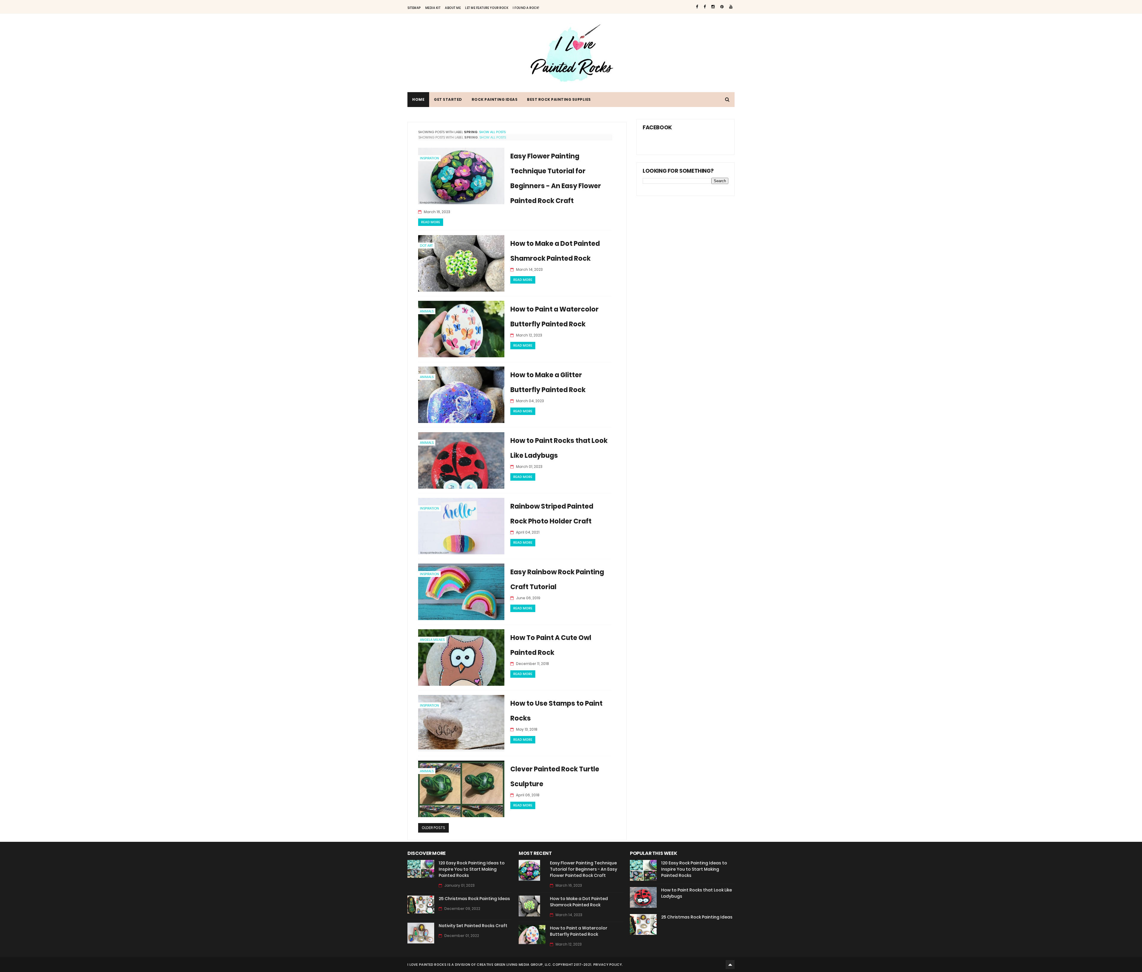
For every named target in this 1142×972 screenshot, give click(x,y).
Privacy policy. (608, 964)
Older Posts (433, 827)
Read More (430, 222)
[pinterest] (722, 6)
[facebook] (697, 6)
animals (427, 311)
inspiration (429, 158)
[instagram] (713, 6)
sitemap (414, 8)
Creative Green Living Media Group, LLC (513, 964)
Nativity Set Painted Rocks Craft (473, 926)
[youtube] (731, 6)
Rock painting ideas (495, 99)
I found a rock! (526, 8)
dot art (426, 245)
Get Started (448, 99)
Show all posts (492, 132)
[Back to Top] (730, 964)
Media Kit (433, 8)
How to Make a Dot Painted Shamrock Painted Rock (579, 902)
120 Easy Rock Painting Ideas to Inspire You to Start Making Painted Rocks (472, 869)
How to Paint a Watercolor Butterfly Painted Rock (578, 931)
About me (453, 8)
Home (418, 99)
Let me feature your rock (486, 8)
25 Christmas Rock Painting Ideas (474, 899)
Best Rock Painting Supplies (559, 99)
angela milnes (432, 639)
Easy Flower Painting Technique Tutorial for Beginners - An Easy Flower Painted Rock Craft (583, 869)
